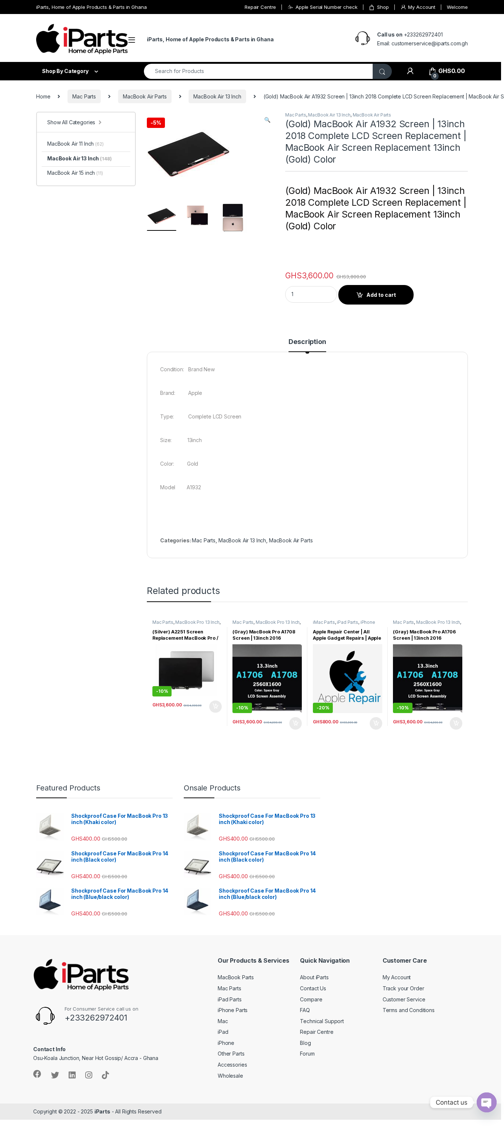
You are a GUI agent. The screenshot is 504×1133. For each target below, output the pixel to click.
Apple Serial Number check (326, 7)
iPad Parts (347, 622)
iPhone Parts (233, 1010)
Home (43, 96)
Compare (311, 999)
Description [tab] (307, 341)
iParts (102, 1111)
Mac (223, 1021)
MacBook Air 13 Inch (217, 96)
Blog (305, 1043)
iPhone (226, 1043)
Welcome (457, 7)
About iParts (314, 977)
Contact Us (313, 988)
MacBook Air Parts (145, 96)
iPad (223, 1032)
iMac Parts (324, 622)
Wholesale (230, 1076)
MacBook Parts (236, 977)
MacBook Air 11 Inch (75, 143)
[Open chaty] (487, 1102)
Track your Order (403, 988)
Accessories (232, 1064)
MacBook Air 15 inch (75, 173)
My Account (421, 7)
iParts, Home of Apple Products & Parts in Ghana (91, 7)
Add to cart (381, 295)
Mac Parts (84, 96)
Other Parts (231, 1053)
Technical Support (322, 1021)
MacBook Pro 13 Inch (197, 622)
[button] (267, 119)
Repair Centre (260, 7)
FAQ (305, 1010)
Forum (307, 1053)
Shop (383, 7)
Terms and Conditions (409, 1010)
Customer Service (404, 999)
